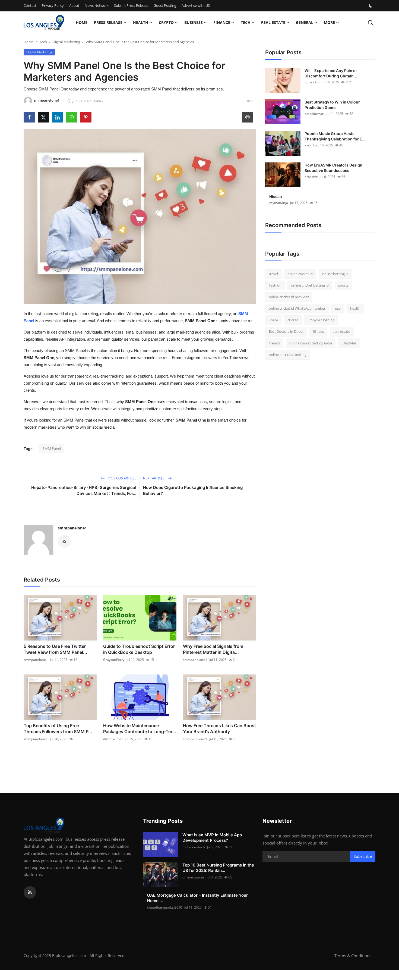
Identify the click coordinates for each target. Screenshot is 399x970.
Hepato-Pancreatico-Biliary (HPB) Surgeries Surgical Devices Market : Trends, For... (83, 490)
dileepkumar (113, 739)
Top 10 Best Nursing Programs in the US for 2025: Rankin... (218, 867)
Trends (274, 343)
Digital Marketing (66, 41)
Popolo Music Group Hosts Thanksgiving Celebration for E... (335, 136)
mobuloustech (193, 847)
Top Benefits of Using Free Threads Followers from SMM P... (58, 728)
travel (273, 273)
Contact (30, 5)
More (329, 22)
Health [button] (140, 22)
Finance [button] (221, 22)
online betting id (335, 273)
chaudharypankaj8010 (164, 907)
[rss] (30, 892)
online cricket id (300, 273)
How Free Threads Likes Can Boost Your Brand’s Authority (219, 728)
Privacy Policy (53, 5)
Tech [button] (246, 22)
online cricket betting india (310, 343)
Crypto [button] (166, 22)
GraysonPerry (113, 659)
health (355, 308)
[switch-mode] (371, 6)
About (74, 5)
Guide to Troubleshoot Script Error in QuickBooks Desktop (139, 649)
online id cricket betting (287, 354)
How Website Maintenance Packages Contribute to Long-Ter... (139, 728)
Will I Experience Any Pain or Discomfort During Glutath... (331, 73)
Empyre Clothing (321, 320)
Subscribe (363, 856)
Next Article (154, 478)
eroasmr (311, 176)
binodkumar (314, 113)
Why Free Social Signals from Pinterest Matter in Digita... (213, 649)
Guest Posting (165, 5)
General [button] (304, 22)
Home (81, 22)
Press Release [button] (108, 22)
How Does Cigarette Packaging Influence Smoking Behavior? (193, 490)
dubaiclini (312, 82)
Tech (43, 41)
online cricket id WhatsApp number (297, 308)
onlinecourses (193, 877)
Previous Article (121, 478)
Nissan (275, 196)
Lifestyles (348, 343)
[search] (370, 22)
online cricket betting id (310, 285)
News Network (97, 5)
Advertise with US (196, 5)
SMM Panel (52, 448)
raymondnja (278, 202)
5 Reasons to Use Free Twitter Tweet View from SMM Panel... (55, 649)
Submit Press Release (131, 5)
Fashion (275, 285)
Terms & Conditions (352, 955)
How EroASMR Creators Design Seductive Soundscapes (333, 168)
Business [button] (193, 22)
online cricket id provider (289, 296)
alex (308, 145)
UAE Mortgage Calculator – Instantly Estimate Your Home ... (197, 898)
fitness (318, 331)
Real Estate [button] (273, 22)
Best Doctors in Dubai (286, 331)
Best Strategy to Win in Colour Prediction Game (332, 105)
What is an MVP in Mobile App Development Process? (212, 837)
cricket (292, 320)
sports (343, 285)
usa (338, 308)
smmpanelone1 (72, 527)
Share (273, 320)
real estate (341, 331)
